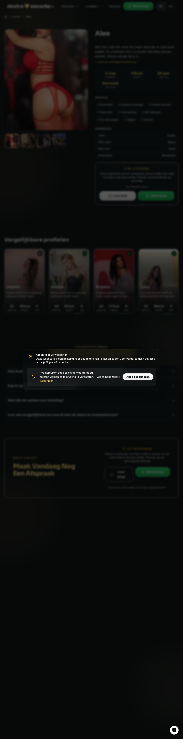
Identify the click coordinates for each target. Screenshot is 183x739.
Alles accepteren (138, 376)
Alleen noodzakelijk (108, 376)
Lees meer (46, 380)
